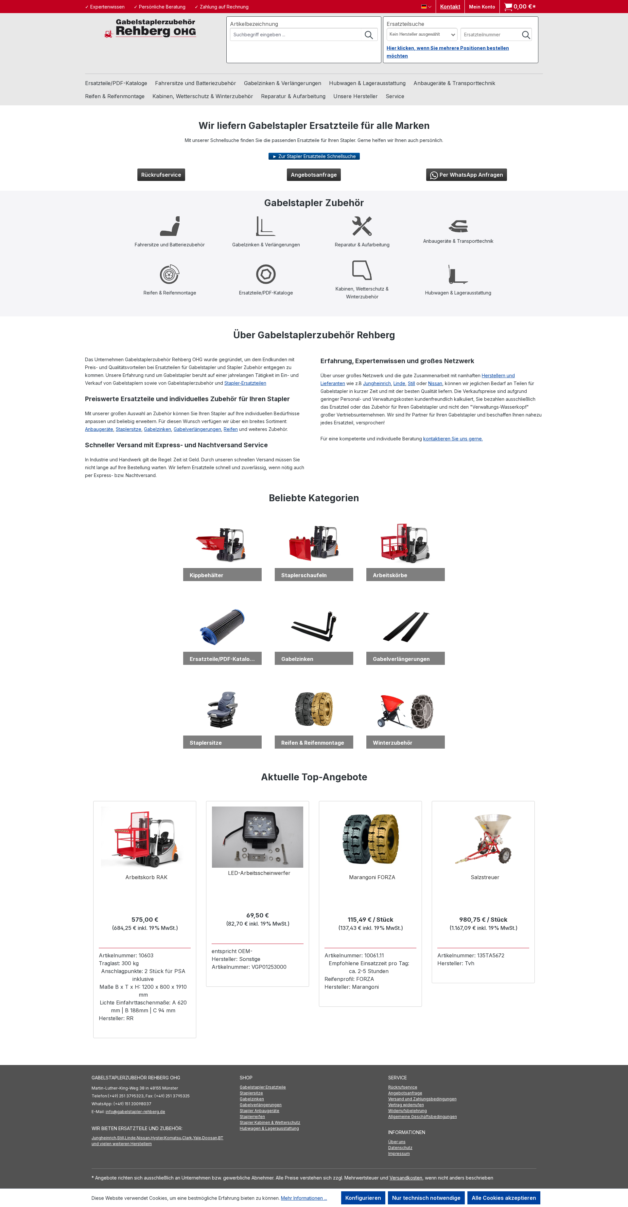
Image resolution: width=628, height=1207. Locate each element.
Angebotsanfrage (314, 174)
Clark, (187, 1137)
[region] (314, 919)
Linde (399, 383)
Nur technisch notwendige (426, 1198)
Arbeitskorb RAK (146, 877)
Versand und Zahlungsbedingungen (422, 1098)
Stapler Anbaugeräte (259, 1110)
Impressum (399, 1153)
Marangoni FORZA (372, 877)
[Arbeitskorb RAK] (144, 839)
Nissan (435, 383)
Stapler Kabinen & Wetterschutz (270, 1122)
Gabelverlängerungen (197, 429)
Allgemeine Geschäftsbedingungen (422, 1116)
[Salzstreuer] (483, 839)
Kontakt (450, 6)
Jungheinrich (377, 383)
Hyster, (157, 1137)
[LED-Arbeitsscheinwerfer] (258, 837)
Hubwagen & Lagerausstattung (269, 1128)
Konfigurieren (363, 1198)
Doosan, (210, 1137)
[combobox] (295, 34)
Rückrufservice (161, 174)
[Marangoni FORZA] (370, 839)
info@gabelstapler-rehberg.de (135, 1111)
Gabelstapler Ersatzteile (263, 1087)
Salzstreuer (485, 877)
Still (411, 383)
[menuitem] (314, 1087)
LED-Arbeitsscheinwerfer (259, 873)
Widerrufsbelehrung (407, 1110)
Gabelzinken (157, 429)
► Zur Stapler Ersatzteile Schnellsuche (314, 156)
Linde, (131, 1137)
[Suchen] (369, 34)
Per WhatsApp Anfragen (471, 174)
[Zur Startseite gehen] (150, 28)
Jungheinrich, (104, 1137)
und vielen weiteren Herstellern (122, 1143)
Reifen (231, 429)
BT (220, 1137)
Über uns (397, 1141)
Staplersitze (128, 429)
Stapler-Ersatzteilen (245, 383)
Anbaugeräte (99, 429)
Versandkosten (406, 1177)
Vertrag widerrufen (406, 1104)
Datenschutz (400, 1147)
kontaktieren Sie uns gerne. (453, 438)
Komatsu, (173, 1137)
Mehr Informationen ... (304, 1198)
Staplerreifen (252, 1116)
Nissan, (144, 1137)
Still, (121, 1137)
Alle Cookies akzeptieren (504, 1198)
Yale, (197, 1137)
